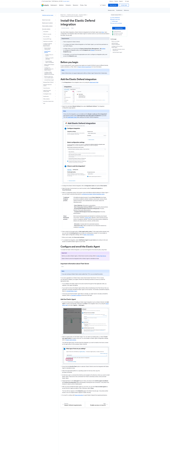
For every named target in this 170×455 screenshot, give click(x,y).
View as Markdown (116, 17)
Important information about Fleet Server (75, 263)
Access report (66, 1)
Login (127, 1)
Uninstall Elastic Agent (71, 291)
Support (121, 1)
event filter (81, 227)
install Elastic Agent (72, 117)
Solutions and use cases (47, 15)
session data (88, 217)
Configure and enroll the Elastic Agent (80, 246)
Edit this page (115, 21)
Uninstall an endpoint (76, 295)
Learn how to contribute (117, 23)
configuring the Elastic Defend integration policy (93, 194)
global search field (94, 82)
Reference (126, 10)
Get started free (119, 28)
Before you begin (69, 62)
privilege (103, 48)
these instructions (79, 395)
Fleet (103, 32)
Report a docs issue (116, 19)
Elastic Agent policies (88, 234)
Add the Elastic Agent (68, 299)
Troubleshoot (119, 10)
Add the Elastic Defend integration (78, 79)
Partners (116, 1)
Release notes (111, 10)
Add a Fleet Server (101, 256)
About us (111, 1)
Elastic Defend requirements (84, 67)
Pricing (81, 5)
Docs (85, 5)
